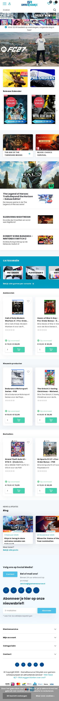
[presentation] (3, 110)
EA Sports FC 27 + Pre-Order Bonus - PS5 (48, 460)
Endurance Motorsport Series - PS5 (16, 390)
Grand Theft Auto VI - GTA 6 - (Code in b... (15, 460)
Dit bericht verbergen (17, 696)
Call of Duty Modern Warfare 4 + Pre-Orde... (16, 319)
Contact (10, 574)
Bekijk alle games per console (17, 284)
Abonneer (46, 610)
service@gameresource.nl (26, 583)
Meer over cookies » (45, 696)
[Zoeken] (54, 10)
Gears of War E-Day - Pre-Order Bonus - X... (48, 319)
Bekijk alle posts (10, 550)
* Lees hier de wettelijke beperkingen (17, 616)
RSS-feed (48, 675)
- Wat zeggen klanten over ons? (30, 677)
